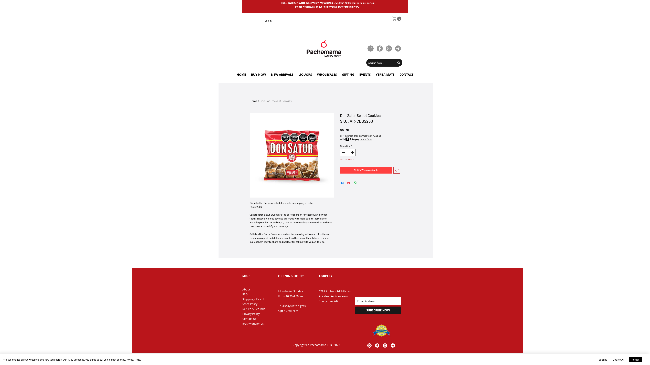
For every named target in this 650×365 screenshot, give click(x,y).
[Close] (646, 359)
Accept (635, 359)
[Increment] (352, 152)
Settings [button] (603, 359)
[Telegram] (398, 48)
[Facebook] (380, 48)
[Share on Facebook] (342, 183)
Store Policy (249, 304)
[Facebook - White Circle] (377, 345)
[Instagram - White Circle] (369, 345)
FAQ (244, 294)
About (246, 289)
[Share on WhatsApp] (355, 183)
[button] (397, 19)
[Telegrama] (393, 345)
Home (253, 101)
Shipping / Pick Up (254, 299)
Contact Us (249, 319)
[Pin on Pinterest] (349, 183)
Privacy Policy (251, 314)
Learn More (366, 139)
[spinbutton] (347, 152)
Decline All (618, 359)
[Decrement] (343, 152)
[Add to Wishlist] (396, 170)
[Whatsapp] (389, 48)
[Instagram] (370, 48)
